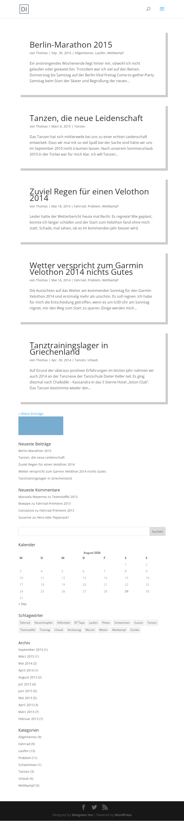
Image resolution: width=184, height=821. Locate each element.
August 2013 (27, 677)
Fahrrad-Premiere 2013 (53, 503)
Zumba (134, 630)
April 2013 (26, 705)
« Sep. (22, 604)
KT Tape (79, 623)
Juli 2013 (24, 684)
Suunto (138, 623)
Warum (90, 630)
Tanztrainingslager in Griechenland (69, 348)
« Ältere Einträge (30, 414)
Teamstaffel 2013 (65, 497)
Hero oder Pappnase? (53, 517)
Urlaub (93, 360)
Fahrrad (80, 206)
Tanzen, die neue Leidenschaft (86, 117)
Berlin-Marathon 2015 (71, 44)
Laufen (100, 53)
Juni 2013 (25, 691)
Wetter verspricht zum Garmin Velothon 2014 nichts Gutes (86, 268)
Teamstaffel (27, 630)
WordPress (123, 815)
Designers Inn (82, 815)
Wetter (103, 630)
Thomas (42, 53)
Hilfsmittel (63, 623)
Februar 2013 (28, 719)
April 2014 (26, 670)
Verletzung (74, 630)
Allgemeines (84, 53)
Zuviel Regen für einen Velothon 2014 (89, 194)
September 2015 (30, 649)
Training (45, 630)
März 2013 (26, 712)
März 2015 (26, 656)
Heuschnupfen (44, 623)
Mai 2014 (25, 663)
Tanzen (79, 126)
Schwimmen (122, 623)
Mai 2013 (25, 698)
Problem (94, 206)
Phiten (106, 623)
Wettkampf (115, 53)
